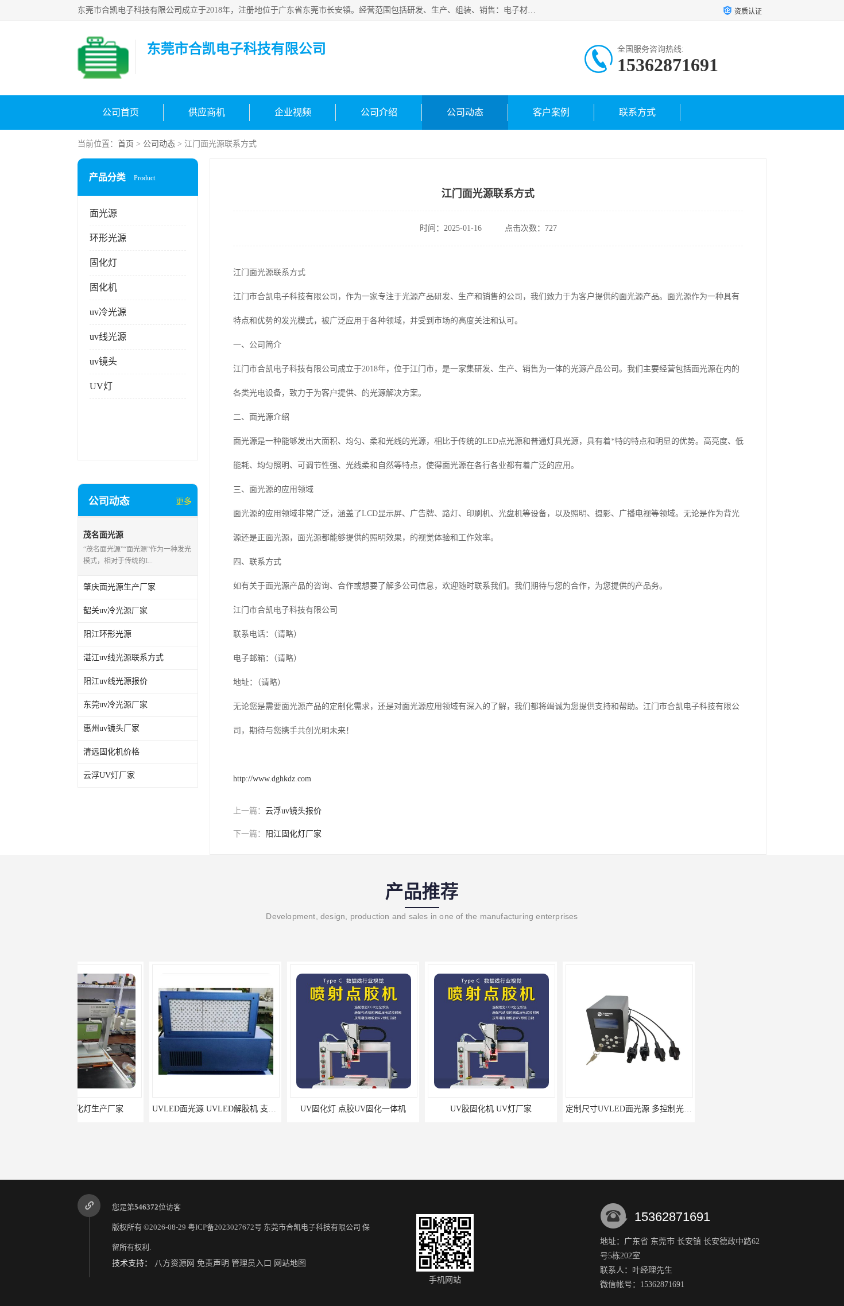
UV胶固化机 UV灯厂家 (419, 1109)
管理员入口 (251, 1263)
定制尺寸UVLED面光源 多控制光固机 (561, 1109)
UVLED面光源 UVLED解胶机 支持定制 (150, 1109)
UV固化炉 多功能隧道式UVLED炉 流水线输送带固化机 (730, 1109)
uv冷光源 (108, 312)
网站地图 (290, 1263)
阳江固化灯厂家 (293, 834)
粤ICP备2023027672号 (225, 1227)
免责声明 (213, 1263)
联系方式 (637, 112)
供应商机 (206, 112)
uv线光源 (108, 337)
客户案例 (551, 112)
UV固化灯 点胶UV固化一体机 (281, 1109)
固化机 (103, 287)
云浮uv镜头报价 (293, 811)
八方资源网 (174, 1263)
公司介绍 (379, 112)
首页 (126, 143)
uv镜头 (103, 361)
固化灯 (103, 263)
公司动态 (465, 112)
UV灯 (101, 386)
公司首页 (120, 112)
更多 (184, 501)
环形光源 (108, 238)
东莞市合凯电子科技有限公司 (312, 1227)
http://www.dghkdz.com (272, 778)
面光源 (103, 213)
